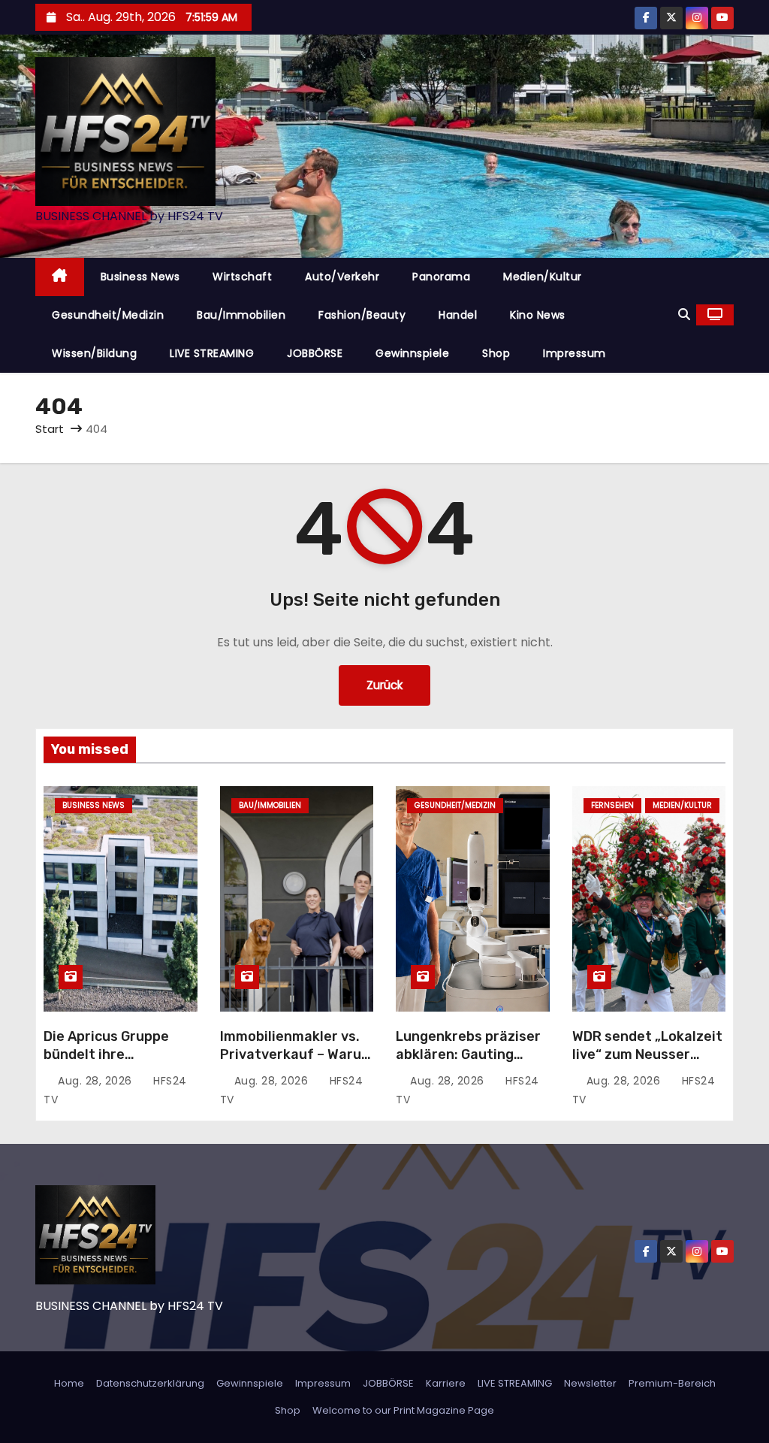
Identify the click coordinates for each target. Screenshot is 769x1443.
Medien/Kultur (542, 276)
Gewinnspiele (412, 353)
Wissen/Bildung (94, 353)
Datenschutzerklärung (150, 1383)
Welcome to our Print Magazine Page (403, 1410)
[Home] (59, 277)
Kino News (537, 314)
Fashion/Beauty (362, 314)
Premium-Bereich (672, 1383)
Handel (458, 314)
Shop (496, 353)
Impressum (574, 353)
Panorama (441, 276)
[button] (684, 314)
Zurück (384, 685)
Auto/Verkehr (342, 276)
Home (69, 1383)
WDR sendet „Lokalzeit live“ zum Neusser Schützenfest (647, 1054)
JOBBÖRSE (314, 353)
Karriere (446, 1383)
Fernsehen (612, 805)
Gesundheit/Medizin (108, 314)
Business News (140, 276)
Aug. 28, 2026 (96, 1080)
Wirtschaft (242, 276)
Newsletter (590, 1383)
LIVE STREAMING (212, 353)
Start (49, 429)
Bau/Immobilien (241, 314)
